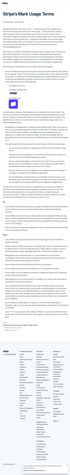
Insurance (39, 403)
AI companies (40, 388)
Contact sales (57, 404)
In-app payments (41, 375)
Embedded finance (42, 367)
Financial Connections (26, 382)
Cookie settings (58, 384)
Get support (57, 411)
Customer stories (58, 357)
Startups (39, 357)
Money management (42, 380)
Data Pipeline (24, 377)
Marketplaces (40, 377)
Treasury (22, 418)
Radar (21, 406)
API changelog (40, 452)
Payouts (22, 403)
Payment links (24, 398)
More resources (58, 386)
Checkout (23, 367)
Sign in (55, 421)
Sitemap (56, 381)
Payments (23, 400)
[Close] (66, 465)
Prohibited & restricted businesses (57, 374)
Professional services (43, 412)
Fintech (38, 393)
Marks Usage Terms (10, 330)
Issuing (22, 390)
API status (39, 449)
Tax (21, 413)
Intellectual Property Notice (13, 328)
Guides (55, 354)
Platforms (39, 382)
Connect (22, 372)
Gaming (38, 395)
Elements (23, 380)
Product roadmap (58, 394)
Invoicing (22, 388)
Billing (21, 362)
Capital (22, 364)
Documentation (41, 444)
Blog (54, 359)
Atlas (21, 357)
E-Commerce (40, 364)
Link (21, 393)
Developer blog (41, 459)
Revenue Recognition (26, 408)
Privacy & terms (58, 369)
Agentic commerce (42, 359)
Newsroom (56, 399)
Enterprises (40, 354)
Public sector (40, 415)
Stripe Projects (41, 457)
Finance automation (42, 370)
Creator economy (42, 390)
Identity (22, 385)
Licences (56, 379)
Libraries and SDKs (42, 454)
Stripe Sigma (24, 411)
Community (57, 362)
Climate (22, 370)
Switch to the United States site (34, 470)
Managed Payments (26, 395)
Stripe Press (57, 401)
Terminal (22, 416)
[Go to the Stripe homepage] (5, 351)
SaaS (38, 385)
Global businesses (42, 372)
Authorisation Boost (26, 359)
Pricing (22, 354)
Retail (38, 418)
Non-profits (40, 410)
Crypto (22, 375)
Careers (55, 396)
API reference (40, 447)
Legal (5, 322)
